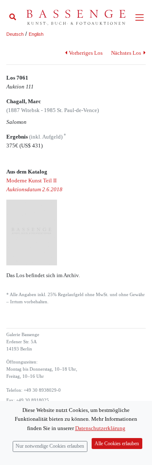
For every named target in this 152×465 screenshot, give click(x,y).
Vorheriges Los (85, 53)
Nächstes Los (126, 53)
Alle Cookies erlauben (117, 443)
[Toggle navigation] (139, 17)
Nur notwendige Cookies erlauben (50, 446)
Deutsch (15, 34)
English (36, 34)
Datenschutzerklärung (100, 428)
